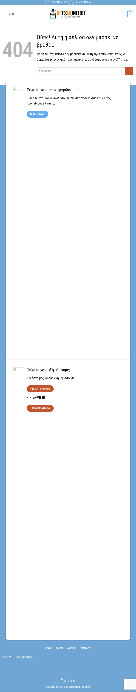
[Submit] (129, 71)
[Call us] (130, 659)
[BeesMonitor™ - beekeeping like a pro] (68, 14)
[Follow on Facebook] (116, 659)
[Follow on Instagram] (123, 659)
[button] (9, 14)
